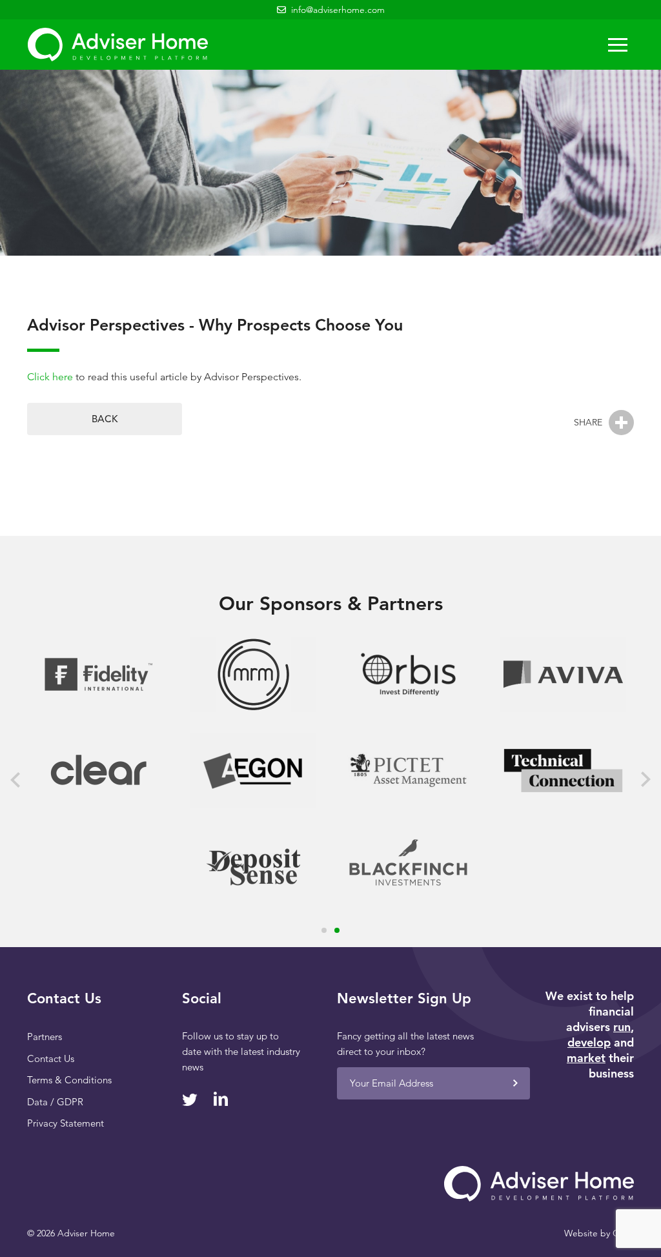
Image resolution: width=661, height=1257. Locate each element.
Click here (50, 377)
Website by (599, 1233)
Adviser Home (117, 44)
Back (104, 419)
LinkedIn (220, 1099)
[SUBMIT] (515, 1083)
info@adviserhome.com (338, 9)
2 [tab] (337, 930)
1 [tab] (324, 930)
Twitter (190, 1100)
